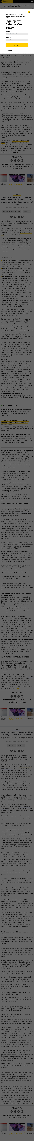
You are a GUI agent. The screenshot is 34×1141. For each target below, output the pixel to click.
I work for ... (9, 37)
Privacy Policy (9, 50)
